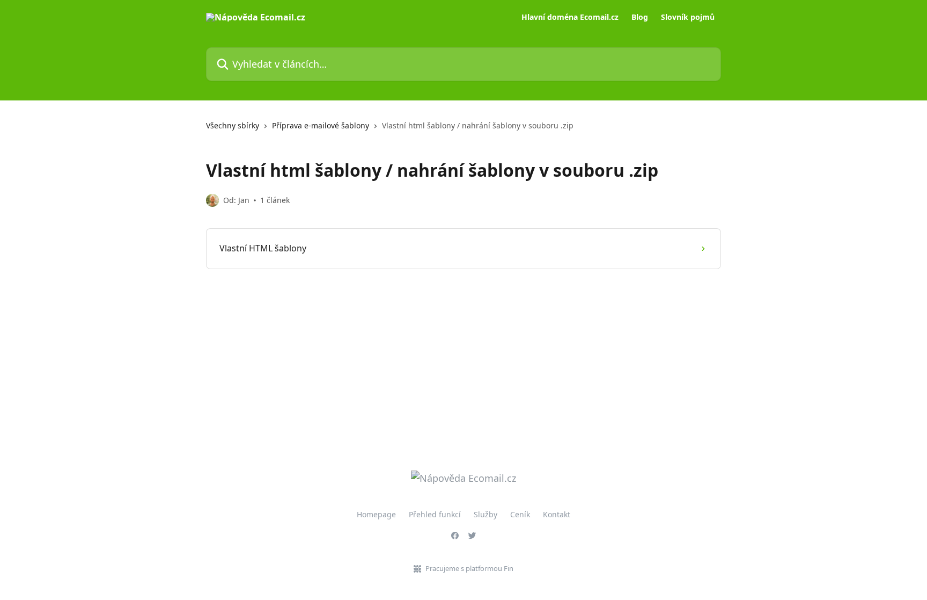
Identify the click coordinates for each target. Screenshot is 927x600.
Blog (639, 17)
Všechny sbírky (232, 125)
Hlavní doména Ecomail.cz (570, 17)
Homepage (376, 514)
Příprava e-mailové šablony (320, 125)
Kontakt (556, 514)
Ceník (520, 514)
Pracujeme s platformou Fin (469, 568)
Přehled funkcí (435, 514)
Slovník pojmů (688, 17)
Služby (485, 514)
